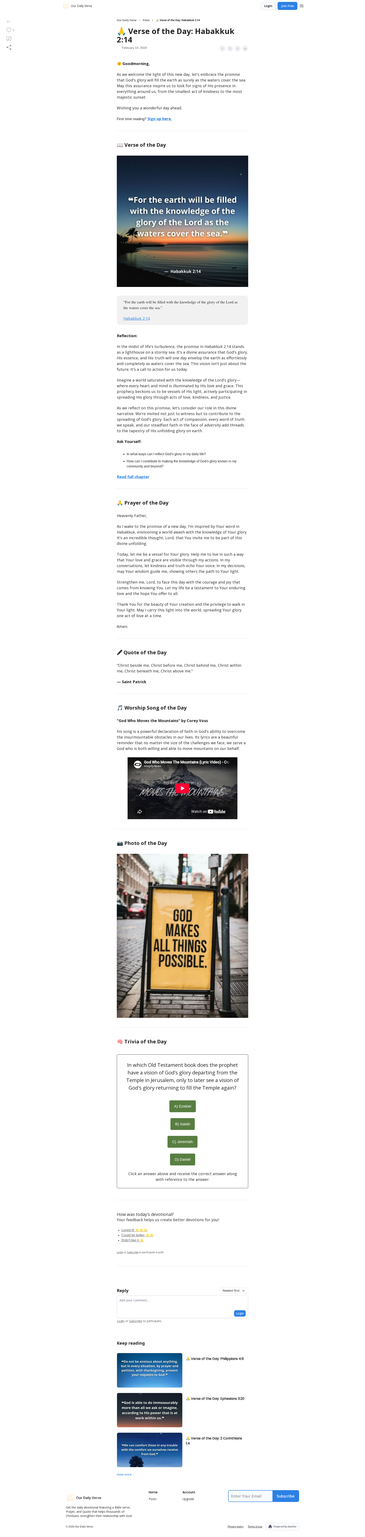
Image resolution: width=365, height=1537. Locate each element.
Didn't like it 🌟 (132, 1240)
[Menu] (301, 5)
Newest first (231, 1291)
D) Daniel (183, 1159)
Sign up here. (159, 118)
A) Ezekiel (182, 1106)
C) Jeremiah (182, 1142)
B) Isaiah (182, 1124)
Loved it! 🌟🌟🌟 (134, 1230)
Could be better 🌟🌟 (137, 1235)
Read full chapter (133, 476)
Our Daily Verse (126, 20)
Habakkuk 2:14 (136, 318)
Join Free (287, 6)
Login (268, 6)
